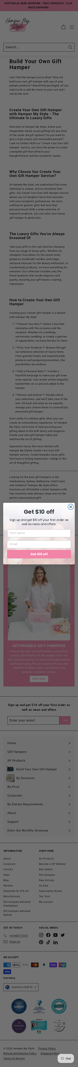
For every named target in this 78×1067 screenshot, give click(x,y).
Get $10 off (39, 554)
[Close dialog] (71, 507)
